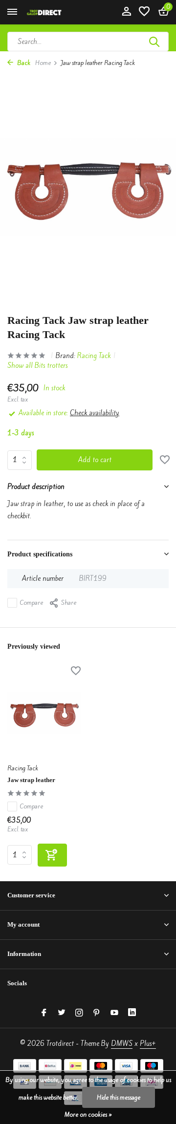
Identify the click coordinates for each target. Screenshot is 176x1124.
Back (23, 63)
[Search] (155, 41)
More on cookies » (88, 1114)
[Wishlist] (144, 12)
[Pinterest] (97, 1013)
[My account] (126, 12)
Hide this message (118, 1097)
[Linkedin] (132, 1013)
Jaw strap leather (31, 780)
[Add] (52, 855)
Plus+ (148, 1043)
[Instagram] (79, 1013)
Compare (31, 602)
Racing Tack (93, 356)
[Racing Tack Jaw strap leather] (44, 713)
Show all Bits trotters (37, 365)
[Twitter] (62, 1013)
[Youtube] (114, 1013)
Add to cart (94, 460)
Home (43, 63)
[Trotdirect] (52, 12)
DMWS (121, 1043)
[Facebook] (44, 1013)
